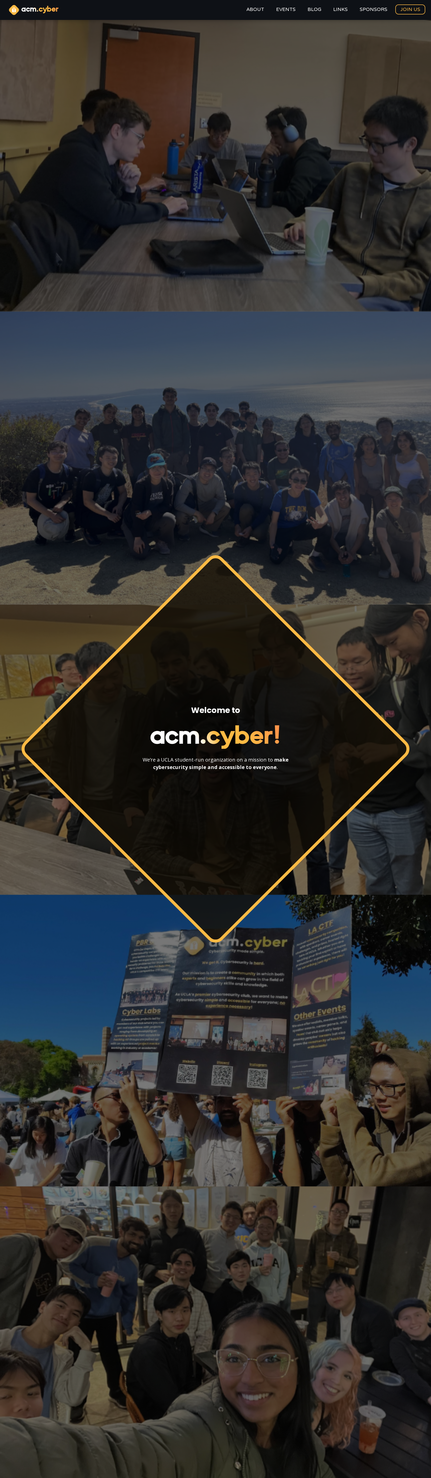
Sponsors (373, 9)
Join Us (410, 9)
